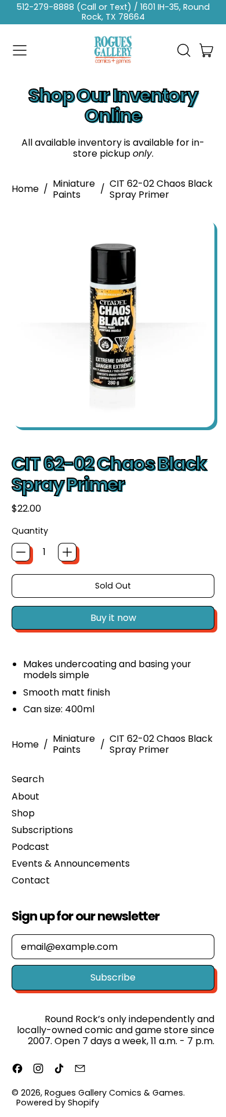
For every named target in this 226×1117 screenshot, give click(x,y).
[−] (21, 552)
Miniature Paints (74, 189)
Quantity (30, 531)
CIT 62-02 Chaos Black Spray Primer (161, 189)
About (25, 796)
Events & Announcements (71, 863)
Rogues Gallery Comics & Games (114, 1092)
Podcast (30, 846)
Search (28, 779)
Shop (23, 813)
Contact (31, 880)
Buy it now (113, 617)
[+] (67, 552)
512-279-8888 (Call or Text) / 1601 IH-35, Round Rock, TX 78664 (113, 12)
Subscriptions (42, 830)
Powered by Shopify (57, 1102)
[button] (183, 50)
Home (25, 188)
